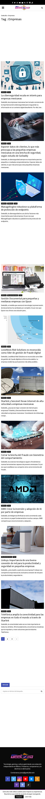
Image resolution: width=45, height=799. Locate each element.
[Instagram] (19, 779)
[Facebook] (7, 779)
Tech (9, 92)
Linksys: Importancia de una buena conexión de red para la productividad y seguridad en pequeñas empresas (21, 563)
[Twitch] (16, 784)
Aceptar (19, 797)
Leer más (28, 796)
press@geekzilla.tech (27, 773)
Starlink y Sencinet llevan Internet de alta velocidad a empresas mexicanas (22, 402)
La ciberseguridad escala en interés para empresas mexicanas (21, 97)
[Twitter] (13, 779)
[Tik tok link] (32, 2)
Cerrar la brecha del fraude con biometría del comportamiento (22, 456)
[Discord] (29, 2)
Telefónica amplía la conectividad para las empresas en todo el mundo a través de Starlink (22, 618)
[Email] (31, 779)
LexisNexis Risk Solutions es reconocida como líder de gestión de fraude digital (21, 351)
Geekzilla (4, 15)
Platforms (10, 203)
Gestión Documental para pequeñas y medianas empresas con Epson (20, 300)
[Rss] (37, 779)
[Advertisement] (22, 41)
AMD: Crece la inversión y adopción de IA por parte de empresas (21, 510)
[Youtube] (25, 779)
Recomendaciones (12, 295)
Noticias (4, 92)
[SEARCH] (41, 691)
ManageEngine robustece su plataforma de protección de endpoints (21, 208)
